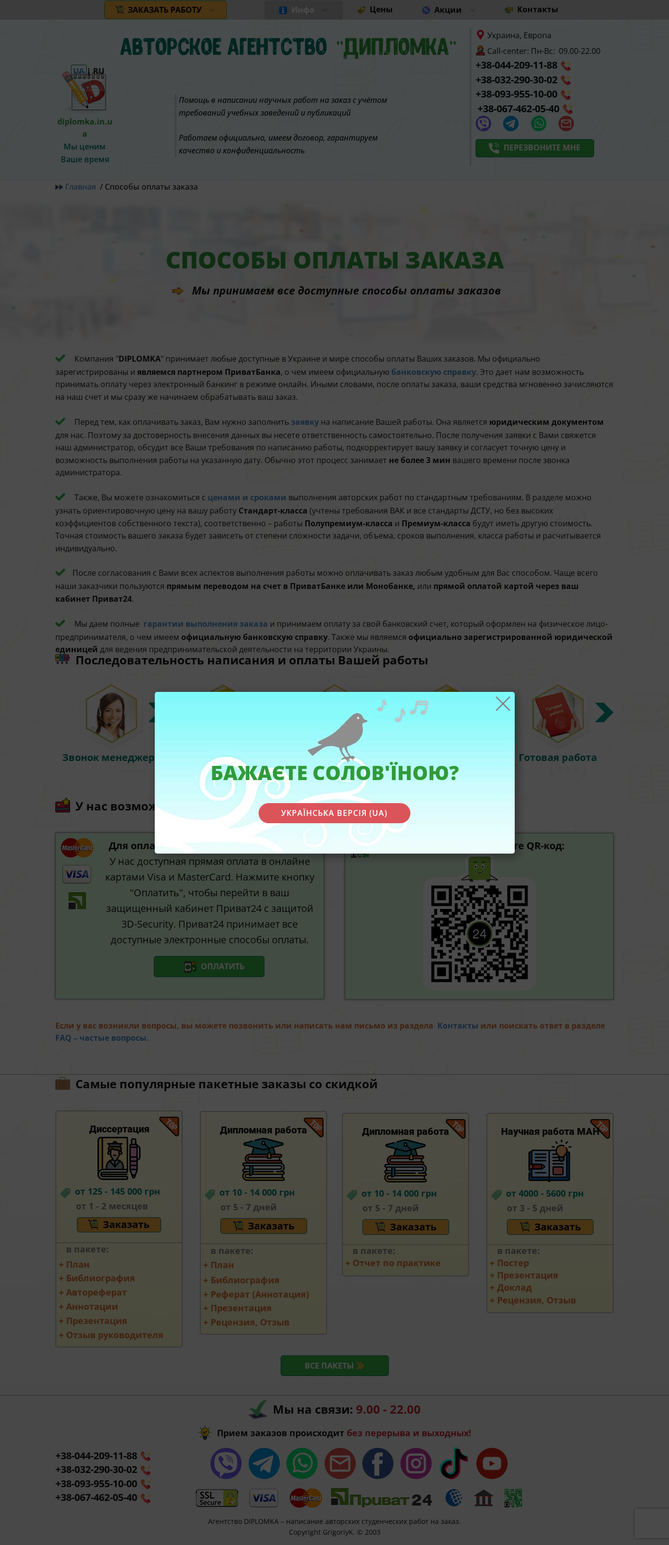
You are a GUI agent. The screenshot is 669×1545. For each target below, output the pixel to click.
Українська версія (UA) (334, 813)
